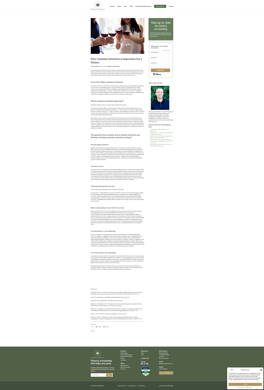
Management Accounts (126, 356)
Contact (171, 6)
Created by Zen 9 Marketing (166, 385)
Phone (161, 367)
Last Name (154, 63)
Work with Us (160, 6)
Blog (142, 353)
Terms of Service (121, 385)
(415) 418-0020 (163, 369)
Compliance (123, 360)
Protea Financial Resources (143, 6)
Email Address (155, 52)
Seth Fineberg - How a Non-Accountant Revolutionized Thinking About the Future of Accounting (161, 141)
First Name (154, 57)
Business (110, 66)
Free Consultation (165, 373)
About (119, 6)
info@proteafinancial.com (166, 363)
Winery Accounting (125, 367)
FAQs (131, 6)
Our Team (123, 369)
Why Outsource (124, 365)
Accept (245, 384)
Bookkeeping (123, 353)
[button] (261, 370)
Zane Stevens (95, 66)
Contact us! (145, 358)
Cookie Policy (241, 387)
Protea (98, 6)
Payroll (122, 358)
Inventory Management (126, 354)
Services (112, 6)
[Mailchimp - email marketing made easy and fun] (157, 75)
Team (125, 6)
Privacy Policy (248, 387)
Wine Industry (116, 66)
